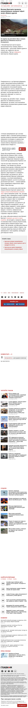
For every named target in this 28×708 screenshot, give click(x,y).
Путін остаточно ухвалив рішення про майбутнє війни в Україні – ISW (16, 600)
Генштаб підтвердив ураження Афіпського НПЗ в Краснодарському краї (14, 635)
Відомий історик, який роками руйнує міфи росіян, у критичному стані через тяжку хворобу (16, 612)
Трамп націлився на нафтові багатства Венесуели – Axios (18, 499)
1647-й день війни (5, 5)
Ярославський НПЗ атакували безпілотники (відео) (16, 515)
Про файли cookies (5, 705)
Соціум (3, 488)
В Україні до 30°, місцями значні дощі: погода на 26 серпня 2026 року (14, 631)
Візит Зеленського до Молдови (19, 5)
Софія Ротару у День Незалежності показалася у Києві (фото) (16, 594)
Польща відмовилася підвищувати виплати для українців (17, 507)
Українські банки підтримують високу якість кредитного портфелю (17, 655)
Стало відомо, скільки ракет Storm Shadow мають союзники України (17, 403)
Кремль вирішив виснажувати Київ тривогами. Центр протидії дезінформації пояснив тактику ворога (18, 493)
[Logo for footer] (6, 668)
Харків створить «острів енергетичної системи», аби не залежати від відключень (17, 432)
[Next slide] (27, 6)
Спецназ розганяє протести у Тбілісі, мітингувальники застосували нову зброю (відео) (18, 447)
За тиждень (3, 579)
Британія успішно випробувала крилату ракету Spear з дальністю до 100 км (18, 418)
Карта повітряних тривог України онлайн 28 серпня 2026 (16, 589)
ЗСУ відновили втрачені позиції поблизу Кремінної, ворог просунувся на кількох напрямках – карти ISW (18, 439)
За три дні (9, 579)
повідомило (17, 52)
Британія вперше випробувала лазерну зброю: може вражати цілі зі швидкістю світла (15, 243)
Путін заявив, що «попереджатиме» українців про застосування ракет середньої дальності (17, 395)
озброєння (22, 292)
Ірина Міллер (3, 15)
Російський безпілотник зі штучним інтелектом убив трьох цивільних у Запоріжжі (13, 640)
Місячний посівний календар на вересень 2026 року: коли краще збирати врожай (13, 621)
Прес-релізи (6, 651)
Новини (4, 618)
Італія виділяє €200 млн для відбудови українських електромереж (17, 425)
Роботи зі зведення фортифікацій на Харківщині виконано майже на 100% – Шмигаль (17, 455)
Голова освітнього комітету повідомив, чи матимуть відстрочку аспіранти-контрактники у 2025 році (17, 410)
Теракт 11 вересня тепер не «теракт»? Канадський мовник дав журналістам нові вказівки (18, 523)
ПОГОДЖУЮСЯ (22, 705)
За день (15, 579)
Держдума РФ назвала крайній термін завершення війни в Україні (16, 606)
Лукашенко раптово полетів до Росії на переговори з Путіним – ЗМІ (11, 626)
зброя (9, 292)
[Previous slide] (24, 6)
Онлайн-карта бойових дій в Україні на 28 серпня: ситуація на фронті (16, 583)
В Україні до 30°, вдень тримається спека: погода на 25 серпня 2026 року (12, 645)
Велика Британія (15, 292)
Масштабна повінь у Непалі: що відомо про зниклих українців (17, 530)
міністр (5, 292)
